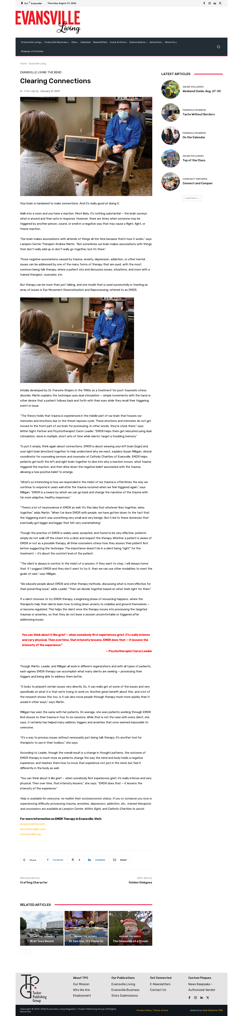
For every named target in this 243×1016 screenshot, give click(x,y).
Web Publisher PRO (213, 1010)
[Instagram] (209, 3)
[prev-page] (22, 952)
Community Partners (195, 179)
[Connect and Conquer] (170, 181)
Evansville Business (194, 110)
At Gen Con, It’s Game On (86, 941)
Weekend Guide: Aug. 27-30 (202, 91)
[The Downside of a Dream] (130, 928)
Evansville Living (37, 63)
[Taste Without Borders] (170, 112)
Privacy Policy (144, 1010)
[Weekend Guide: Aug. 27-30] (170, 89)
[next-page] (28, 952)
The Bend (54, 72)
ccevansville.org (30, 834)
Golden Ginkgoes (140, 882)
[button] (218, 46)
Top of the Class (194, 160)
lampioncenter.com (32, 824)
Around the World (130, 936)
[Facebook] (204, 3)
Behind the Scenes (41, 936)
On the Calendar (194, 137)
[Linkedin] (215, 3)
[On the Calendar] (170, 135)
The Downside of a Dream (130, 941)
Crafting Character (34, 882)
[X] (220, 3)
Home (23, 63)
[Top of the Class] (170, 158)
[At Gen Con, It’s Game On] (86, 928)
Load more (191, 198)
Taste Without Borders (199, 114)
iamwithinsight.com (33, 829)
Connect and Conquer (198, 183)
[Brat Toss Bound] (42, 928)
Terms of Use (161, 1010)
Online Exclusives (193, 87)
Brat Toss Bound (42, 941)
